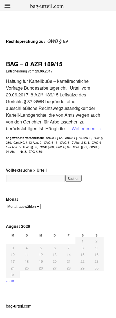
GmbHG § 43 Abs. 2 (27, 142)
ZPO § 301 (36, 151)
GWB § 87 (30, 147)
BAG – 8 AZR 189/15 (34, 63)
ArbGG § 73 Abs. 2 (78, 137)
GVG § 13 (50, 142)
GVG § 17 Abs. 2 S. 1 (74, 142)
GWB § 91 (80, 147)
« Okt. (10, 280)
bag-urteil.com (19, 306)
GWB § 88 (47, 147)
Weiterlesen (86, 128)
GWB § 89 (63, 147)
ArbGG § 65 (54, 137)
